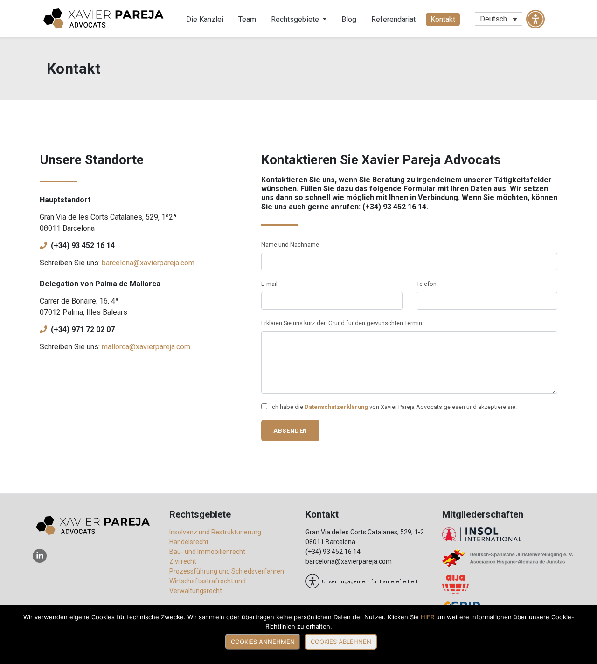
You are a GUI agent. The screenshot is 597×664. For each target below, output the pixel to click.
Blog (348, 19)
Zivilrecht (182, 561)
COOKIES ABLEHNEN (341, 641)
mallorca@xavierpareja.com (146, 346)
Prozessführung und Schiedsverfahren (226, 571)
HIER (427, 617)
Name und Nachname (290, 244)
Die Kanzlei (204, 19)
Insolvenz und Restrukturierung (215, 532)
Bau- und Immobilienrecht (207, 551)
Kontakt (442, 19)
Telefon (427, 283)
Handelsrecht (188, 542)
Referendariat (393, 19)
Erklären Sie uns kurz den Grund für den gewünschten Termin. (342, 322)
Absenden (290, 430)
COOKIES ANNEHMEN (263, 641)
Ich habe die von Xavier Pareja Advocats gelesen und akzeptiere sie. (394, 406)
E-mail (269, 283)
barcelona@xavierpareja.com (148, 262)
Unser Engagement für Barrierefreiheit (369, 582)
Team (247, 19)
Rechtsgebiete (296, 19)
